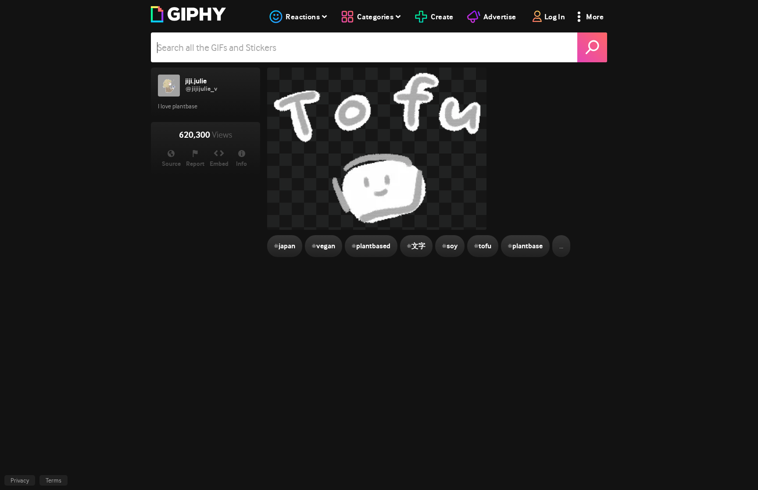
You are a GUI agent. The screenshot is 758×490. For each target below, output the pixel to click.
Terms (53, 480)
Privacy (20, 480)
